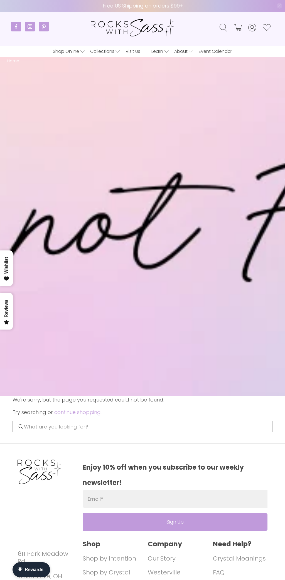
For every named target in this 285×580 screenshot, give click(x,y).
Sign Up (175, 522)
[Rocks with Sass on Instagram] (32, 30)
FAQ (219, 572)
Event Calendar (215, 51)
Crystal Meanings (239, 558)
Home (13, 61)
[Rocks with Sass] (132, 28)
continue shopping (77, 412)
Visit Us (133, 51)
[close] (279, 6)
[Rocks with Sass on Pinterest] (44, 30)
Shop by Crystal (106, 572)
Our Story (162, 558)
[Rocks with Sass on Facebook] (18, 30)
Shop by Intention (109, 558)
